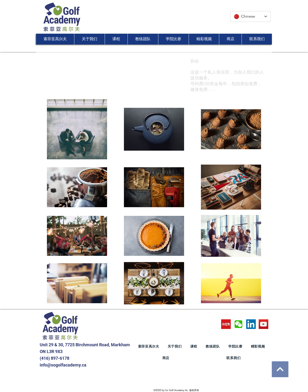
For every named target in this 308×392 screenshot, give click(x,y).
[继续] (280, 369)
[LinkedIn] (251, 324)
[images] (226, 324)
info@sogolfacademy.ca (63, 364)
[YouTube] (263, 324)
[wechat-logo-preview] (238, 324)
